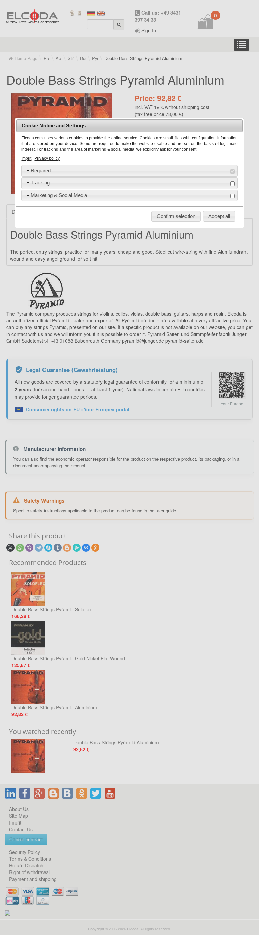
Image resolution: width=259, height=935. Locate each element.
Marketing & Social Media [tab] (59, 195)
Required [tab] (41, 170)
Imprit (26, 158)
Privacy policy (47, 158)
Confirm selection (176, 216)
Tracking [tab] (40, 183)
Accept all (219, 216)
